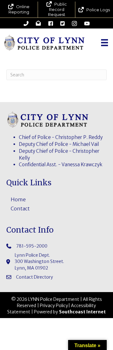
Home (18, 199)
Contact (20, 208)
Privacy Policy (54, 305)
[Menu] (104, 42)
